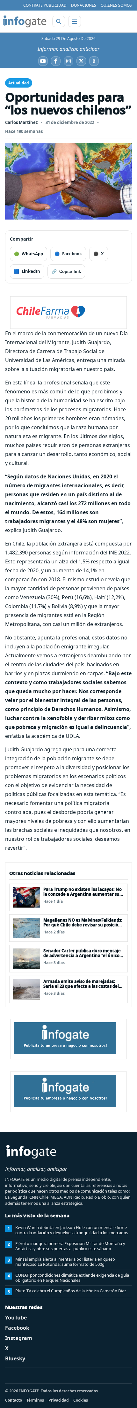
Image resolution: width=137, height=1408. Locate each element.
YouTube (16, 1317)
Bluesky (15, 1358)
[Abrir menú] (74, 21)
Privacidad (58, 1400)
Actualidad (18, 83)
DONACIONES (83, 5)
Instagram (18, 1338)
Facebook (17, 1327)
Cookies (80, 1400)
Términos (35, 1400)
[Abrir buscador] (58, 21)
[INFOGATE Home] (25, 21)
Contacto (13, 1400)
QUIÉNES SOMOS (116, 5)
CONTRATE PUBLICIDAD (45, 5)
